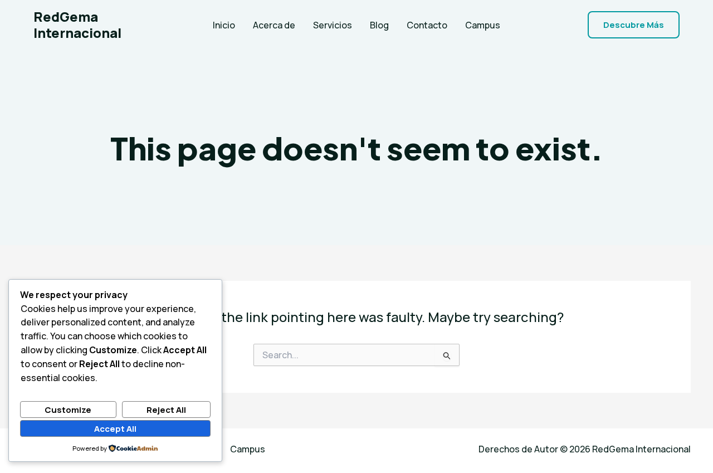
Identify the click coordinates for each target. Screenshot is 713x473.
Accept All (115, 429)
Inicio (224, 25)
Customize (68, 410)
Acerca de (274, 25)
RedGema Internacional (77, 24)
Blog (379, 25)
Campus (482, 25)
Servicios (332, 25)
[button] (634, 24)
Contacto (427, 25)
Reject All (166, 410)
